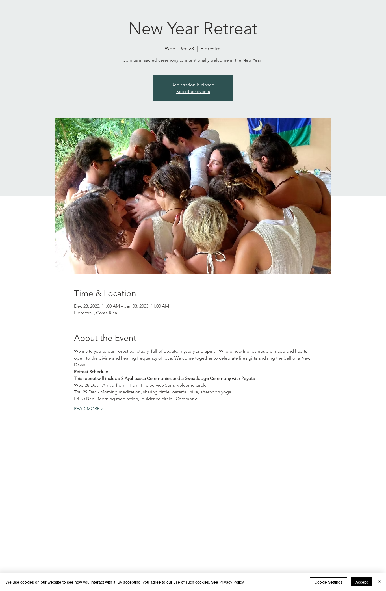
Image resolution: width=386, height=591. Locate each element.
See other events (193, 91)
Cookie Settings (328, 582)
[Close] (379, 581)
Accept (361, 582)
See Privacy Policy (227, 582)
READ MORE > (89, 408)
